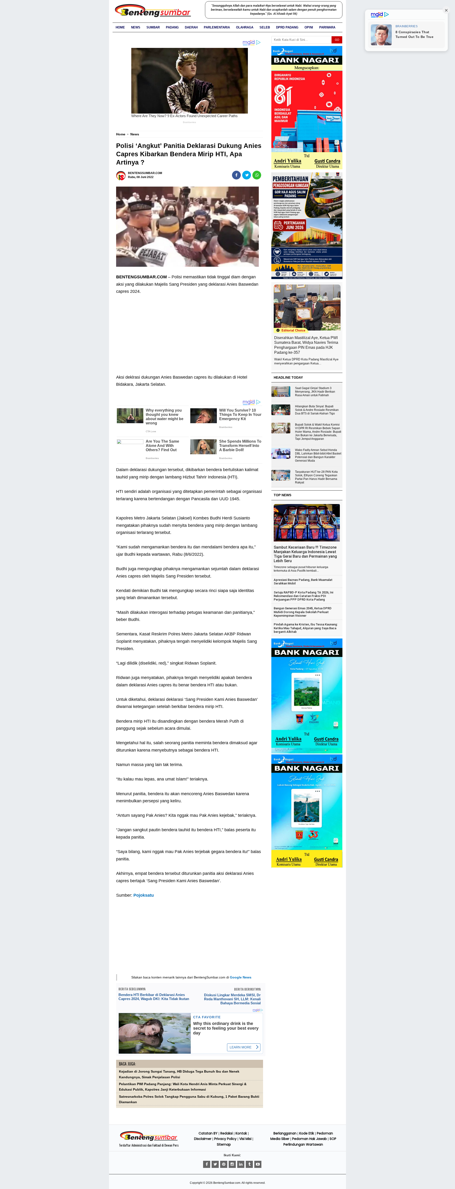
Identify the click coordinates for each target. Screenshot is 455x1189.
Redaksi (226, 1133)
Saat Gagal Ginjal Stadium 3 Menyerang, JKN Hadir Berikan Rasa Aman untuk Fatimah (315, 391)
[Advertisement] (189, 331)
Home (120, 27)
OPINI (309, 27)
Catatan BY (208, 1133)
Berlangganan (284, 1133)
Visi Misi (245, 1138)
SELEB (264, 27)
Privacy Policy (225, 1138)
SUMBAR (153, 27)
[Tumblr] (249, 1164)
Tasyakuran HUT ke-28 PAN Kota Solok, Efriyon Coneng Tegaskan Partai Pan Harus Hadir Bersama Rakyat (316, 477)
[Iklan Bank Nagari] (306, 752)
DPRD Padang (287, 27)
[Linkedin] (240, 1164)
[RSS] (257, 1164)
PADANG (172, 27)
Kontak (241, 1133)
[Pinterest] (223, 1164)
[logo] (149, 1140)
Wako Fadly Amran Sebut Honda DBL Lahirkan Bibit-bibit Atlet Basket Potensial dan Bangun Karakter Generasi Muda (318, 455)
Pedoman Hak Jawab (309, 1138)
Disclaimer (202, 1138)
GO (337, 39)
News (135, 27)
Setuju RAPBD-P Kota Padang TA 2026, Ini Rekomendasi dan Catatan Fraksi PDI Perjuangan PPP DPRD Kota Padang (303, 596)
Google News (240, 977)
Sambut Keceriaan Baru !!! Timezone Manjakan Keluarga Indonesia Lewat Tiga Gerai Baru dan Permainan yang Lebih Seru (305, 554)
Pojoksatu (143, 895)
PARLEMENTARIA (217, 27)
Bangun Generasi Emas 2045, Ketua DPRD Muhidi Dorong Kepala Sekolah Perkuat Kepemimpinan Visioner (303, 611)
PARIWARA (327, 27)
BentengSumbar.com (226, 1182)
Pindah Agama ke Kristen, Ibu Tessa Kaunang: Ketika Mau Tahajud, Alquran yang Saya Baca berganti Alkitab (306, 628)
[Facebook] (206, 1164)
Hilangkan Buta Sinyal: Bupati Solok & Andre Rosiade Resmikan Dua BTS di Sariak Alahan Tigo (317, 410)
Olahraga (244, 27)
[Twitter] (215, 1164)
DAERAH (191, 27)
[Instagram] (232, 1164)
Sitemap (224, 1144)
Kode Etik (306, 1133)
